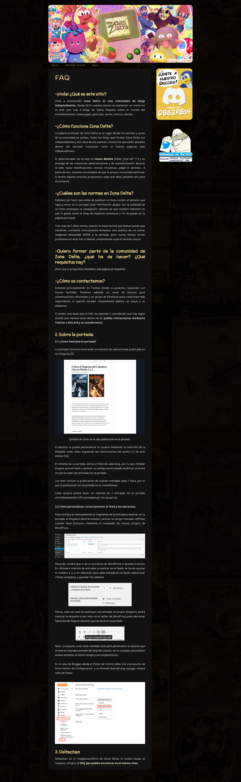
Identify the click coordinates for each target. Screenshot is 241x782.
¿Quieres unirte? (75, 65)
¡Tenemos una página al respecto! (104, 269)
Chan (95, 65)
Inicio (55, 65)
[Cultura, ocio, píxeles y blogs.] (120, 34)
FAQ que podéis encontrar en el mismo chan (109, 763)
